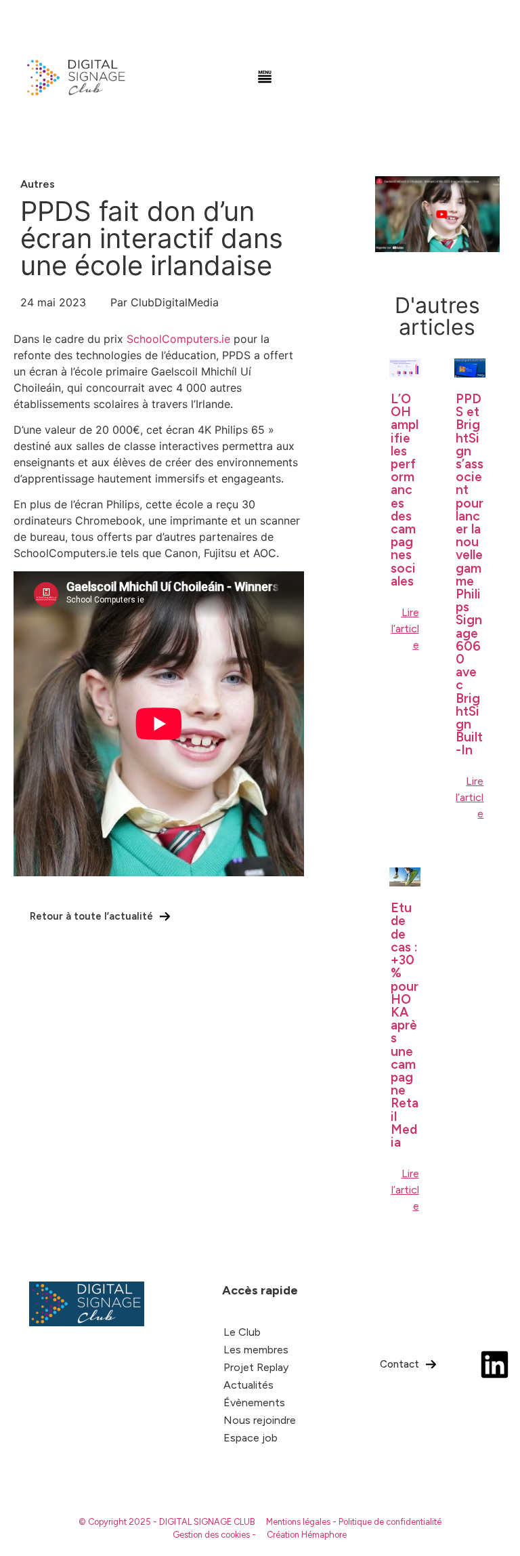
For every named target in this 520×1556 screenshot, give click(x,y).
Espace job (250, 1437)
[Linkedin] (494, 1364)
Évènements (254, 1402)
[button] (265, 78)
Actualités (248, 1384)
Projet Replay (255, 1367)
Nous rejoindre (259, 1420)
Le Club (242, 1332)
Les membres (255, 1349)
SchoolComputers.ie (178, 339)
